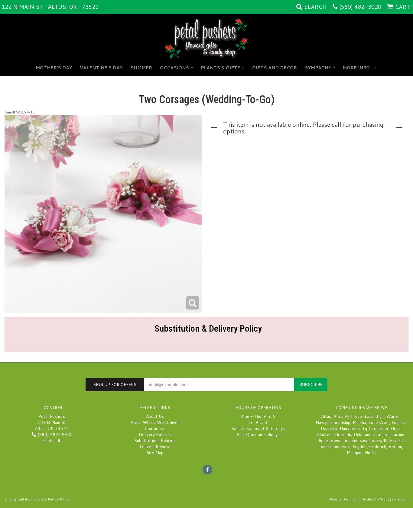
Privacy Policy (58, 499)
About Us (155, 416)
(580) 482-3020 (360, 7)
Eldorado (342, 434)
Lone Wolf (379, 422)
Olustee (324, 434)
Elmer (383, 428)
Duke (359, 434)
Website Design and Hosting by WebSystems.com (368, 499)
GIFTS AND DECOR (274, 68)
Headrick (329, 428)
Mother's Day (54, 68)
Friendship (340, 422)
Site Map (155, 453)
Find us (50, 441)
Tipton (368, 428)
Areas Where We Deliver (155, 422)
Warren (393, 416)
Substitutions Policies (155, 441)
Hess (396, 428)
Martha (359, 422)
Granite (399, 422)
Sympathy (318, 68)
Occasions (174, 68)
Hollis (370, 453)
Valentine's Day (101, 68)
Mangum (355, 453)
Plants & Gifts (221, 68)
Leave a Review (155, 447)
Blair (379, 416)
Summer (141, 68)
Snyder (359, 447)
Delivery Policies (155, 434)
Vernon (395, 447)
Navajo (322, 422)
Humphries (350, 428)
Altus (326, 416)
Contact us (155, 428)
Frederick (377, 447)
